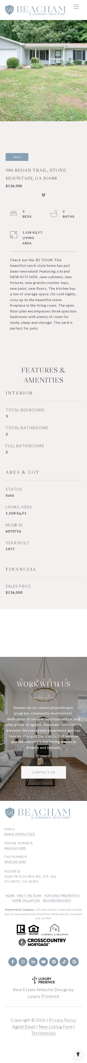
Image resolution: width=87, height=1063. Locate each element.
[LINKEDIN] (33, 961)
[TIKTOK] (64, 961)
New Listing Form (55, 1026)
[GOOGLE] (74, 961)
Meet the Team (29, 895)
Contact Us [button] (44, 772)
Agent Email (24, 1026)
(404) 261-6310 (15, 862)
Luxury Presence (43, 996)
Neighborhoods (57, 900)
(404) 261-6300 (15, 848)
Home (10, 895)
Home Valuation (26, 900)
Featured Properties (61, 895)
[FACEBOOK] (12, 961)
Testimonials (43, 1033)
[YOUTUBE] (43, 961)
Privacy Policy (62, 1020)
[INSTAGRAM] (23, 961)
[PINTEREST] (53, 961)
